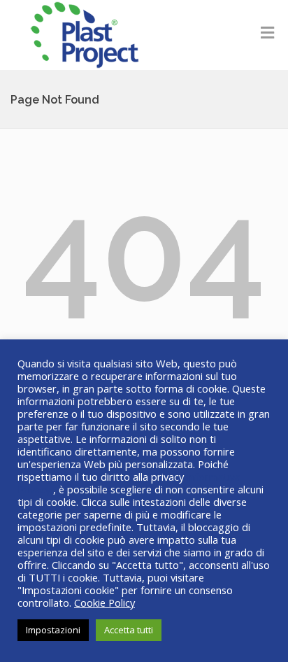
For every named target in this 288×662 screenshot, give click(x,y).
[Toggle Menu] (267, 32)
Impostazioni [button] (53, 630)
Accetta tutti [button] (128, 630)
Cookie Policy (104, 603)
